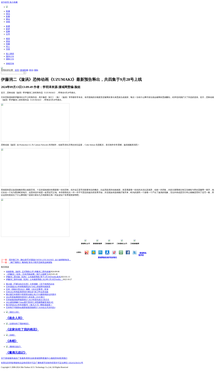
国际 (36, 70)
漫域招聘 (38, 358)
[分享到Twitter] (134, 252)
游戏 (8, 22)
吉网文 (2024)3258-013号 (72, 363)
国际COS (10, 59)
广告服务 (22, 358)
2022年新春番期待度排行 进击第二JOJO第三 (25, 297)
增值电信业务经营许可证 (24, 363)
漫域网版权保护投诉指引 (107, 257)
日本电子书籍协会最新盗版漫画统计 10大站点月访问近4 (30, 307)
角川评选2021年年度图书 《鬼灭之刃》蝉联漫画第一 (29, 305)
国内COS (10, 56)
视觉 (8, 39)
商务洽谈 (30, 358)
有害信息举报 (7, 363)
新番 (8, 16)
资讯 (8, 14)
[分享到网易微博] (114, 252)
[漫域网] (7, 7)
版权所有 (55, 358)
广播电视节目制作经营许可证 (48, 363)
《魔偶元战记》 (16, 352)
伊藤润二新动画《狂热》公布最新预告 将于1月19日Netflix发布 (33, 277)
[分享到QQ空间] (93, 252)
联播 (8, 11)
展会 (8, 19)
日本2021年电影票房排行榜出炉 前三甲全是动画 (27, 292)
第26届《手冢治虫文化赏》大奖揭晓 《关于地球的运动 (30, 284)
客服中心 (47, 358)
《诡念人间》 (15, 318)
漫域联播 (24, 70)
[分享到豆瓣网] (120, 252)
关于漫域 (5, 358)
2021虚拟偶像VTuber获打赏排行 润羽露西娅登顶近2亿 (29, 302)
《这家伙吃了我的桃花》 (22, 329)
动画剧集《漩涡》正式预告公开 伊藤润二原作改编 (28, 272)
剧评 (8, 29)
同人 (8, 46)
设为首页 (5, 2)
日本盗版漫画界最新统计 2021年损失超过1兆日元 (27, 300)
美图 (8, 44)
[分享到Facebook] (127, 252)
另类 (8, 49)
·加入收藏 (13, 2)
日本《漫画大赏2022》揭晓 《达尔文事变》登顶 (27, 289)
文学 (8, 34)
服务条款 (13, 358)
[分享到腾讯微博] (100, 252)
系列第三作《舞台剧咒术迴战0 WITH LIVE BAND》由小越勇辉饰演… (40, 260)
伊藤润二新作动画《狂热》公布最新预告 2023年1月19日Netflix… (34, 279)
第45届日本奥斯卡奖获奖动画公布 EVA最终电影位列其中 (31, 294)
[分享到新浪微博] (86, 252)
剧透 (8, 26)
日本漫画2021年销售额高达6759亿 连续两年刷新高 (28, 287)
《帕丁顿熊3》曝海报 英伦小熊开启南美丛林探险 (30, 262)
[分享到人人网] (107, 252)
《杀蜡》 (12, 341)
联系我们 (63, 358)
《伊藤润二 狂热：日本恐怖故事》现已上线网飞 (27, 274)
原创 (8, 41)
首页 (17, 70)
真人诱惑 (10, 54)
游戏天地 (10, 64)
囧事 (8, 31)
